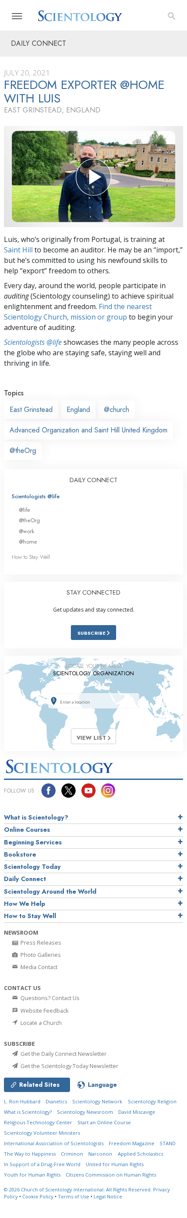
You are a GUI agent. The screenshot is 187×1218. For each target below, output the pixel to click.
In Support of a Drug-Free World (42, 1164)
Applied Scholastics (140, 1153)
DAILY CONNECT (93, 480)
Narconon (100, 1153)
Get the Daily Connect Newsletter (63, 1054)
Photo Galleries (40, 955)
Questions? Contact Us (49, 998)
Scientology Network (97, 1101)
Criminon (72, 1153)
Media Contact (38, 967)
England (78, 410)
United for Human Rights (115, 1164)
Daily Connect (25, 878)
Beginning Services (33, 842)
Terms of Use (73, 1196)
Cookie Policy (37, 1196)
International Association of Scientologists (54, 1143)
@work (26, 531)
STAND (168, 1143)
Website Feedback (44, 1010)
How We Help (24, 903)
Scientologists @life (36, 496)
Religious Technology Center (38, 1122)
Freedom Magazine (131, 1143)
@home (28, 542)
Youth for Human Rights (32, 1174)
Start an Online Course (104, 1122)
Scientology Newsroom (85, 1112)
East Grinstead (31, 410)
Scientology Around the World (50, 891)
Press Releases (40, 942)
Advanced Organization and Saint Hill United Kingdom (88, 430)
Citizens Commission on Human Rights (111, 1174)
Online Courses (27, 829)
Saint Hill (18, 250)
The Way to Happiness (30, 1153)
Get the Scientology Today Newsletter (68, 1066)
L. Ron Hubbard (22, 1101)
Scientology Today (32, 866)
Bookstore (20, 854)
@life (24, 510)
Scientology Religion (152, 1101)
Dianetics (56, 1101)
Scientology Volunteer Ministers (42, 1133)
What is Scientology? (36, 817)
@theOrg (23, 451)
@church (116, 410)
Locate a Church (40, 1023)
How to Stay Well (31, 557)
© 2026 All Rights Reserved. (78, 1189)
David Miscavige (136, 1112)
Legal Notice (108, 1196)
